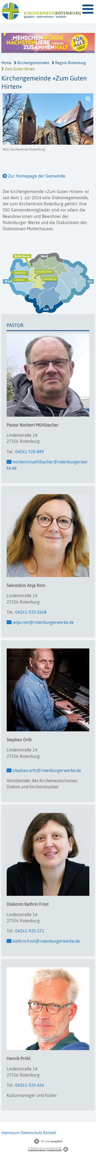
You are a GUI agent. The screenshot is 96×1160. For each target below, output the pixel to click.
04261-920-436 (29, 1085)
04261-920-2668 (31, 612)
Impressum (10, 1133)
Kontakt (49, 1133)
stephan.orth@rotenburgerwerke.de (47, 770)
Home (6, 63)
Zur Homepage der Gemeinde (36, 176)
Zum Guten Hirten (19, 69)
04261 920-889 (29, 451)
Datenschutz (31, 1133)
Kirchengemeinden (33, 63)
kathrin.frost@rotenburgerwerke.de (46, 941)
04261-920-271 (29, 930)
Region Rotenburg (70, 63)
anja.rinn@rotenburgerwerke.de (43, 622)
